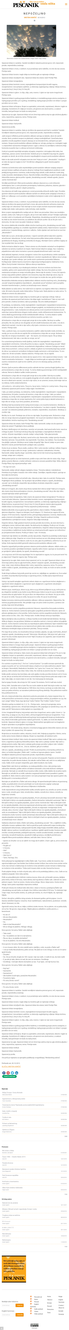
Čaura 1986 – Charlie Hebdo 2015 (13, 1157)
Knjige (60, 1296)
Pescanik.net (38, 1297)
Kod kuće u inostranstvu (10, 1181)
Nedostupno (6, 1240)
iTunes (36, 1311)
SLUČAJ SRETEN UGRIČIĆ (11, 1067)
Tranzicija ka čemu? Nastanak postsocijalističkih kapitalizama (23, 1105)
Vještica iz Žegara (8, 1130)
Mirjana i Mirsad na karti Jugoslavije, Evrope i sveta (19, 1209)
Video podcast (38, 1314)
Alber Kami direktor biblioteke (12, 1188)
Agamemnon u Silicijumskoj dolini (13, 1099)
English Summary (8, 1311)
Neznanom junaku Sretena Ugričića (14, 1169)
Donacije (61, 1314)
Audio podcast (38, 1309)
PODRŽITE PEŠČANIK (9, 1076)
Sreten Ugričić (30, 17)
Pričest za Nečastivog (9, 1123)
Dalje (66, 1136)
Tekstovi (49, 1300)
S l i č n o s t (6, 1221)
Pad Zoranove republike (10, 1175)
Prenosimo (50, 1309)
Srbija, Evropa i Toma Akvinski (12, 1092)
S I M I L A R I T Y (8, 1227)
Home (49, 1296)
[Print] (34, 20)
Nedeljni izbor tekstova (10, 1302)
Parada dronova (7, 1163)
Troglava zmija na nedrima (11, 1215)
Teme (48, 1312)
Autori (36, 1299)
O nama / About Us (61, 1307)
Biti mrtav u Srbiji (8, 1150)
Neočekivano (6, 1234)
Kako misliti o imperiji (9, 1111)
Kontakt (61, 1311)
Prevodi (36, 1302)
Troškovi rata (6, 1117)
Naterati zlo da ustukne (10, 1203)
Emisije (49, 1303)
